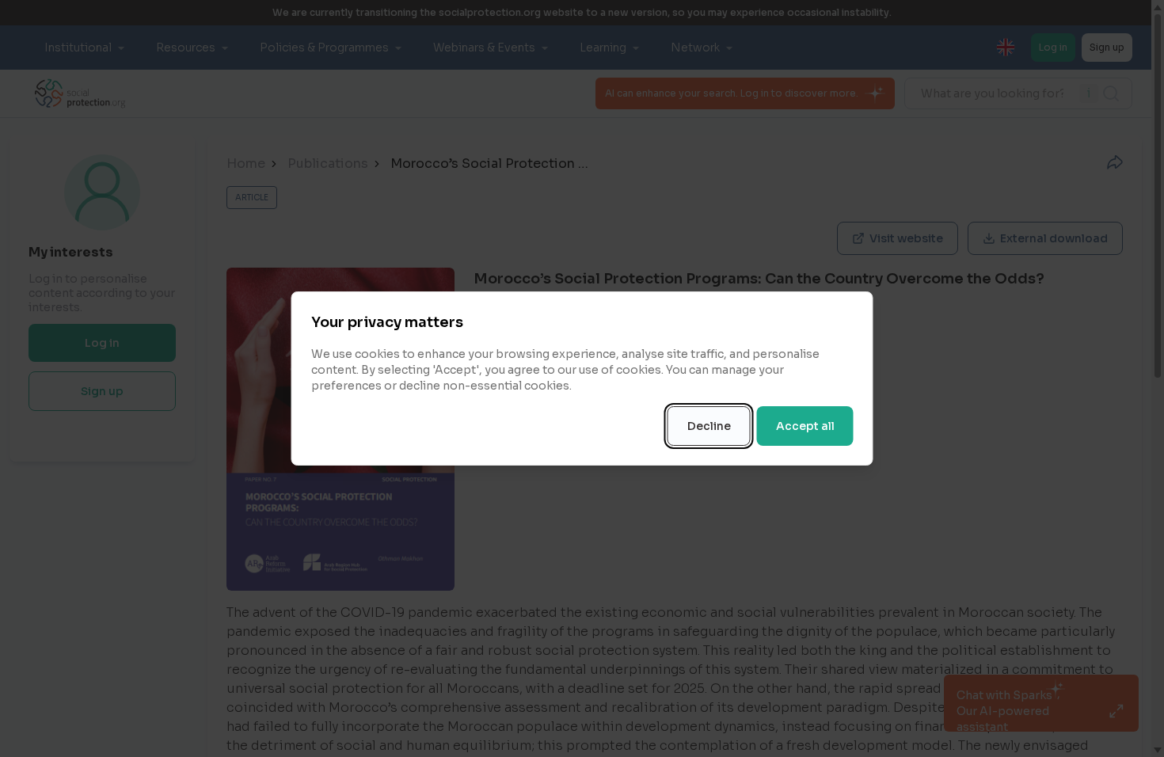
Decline (709, 426)
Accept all (805, 426)
